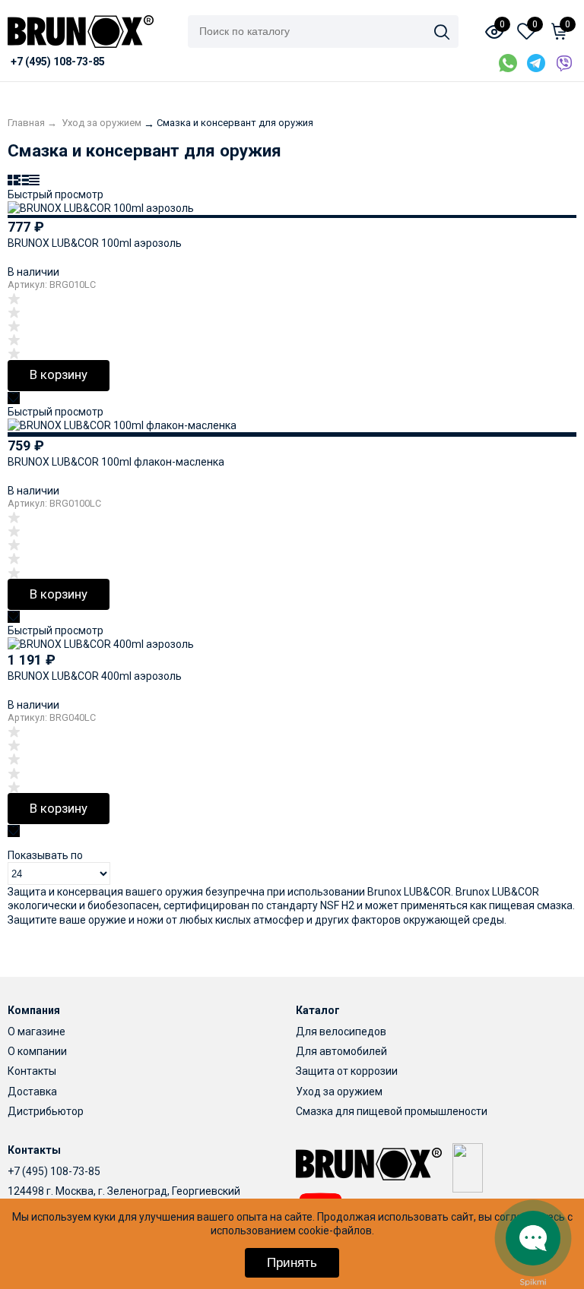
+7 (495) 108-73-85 (54, 1171)
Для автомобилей (341, 1051)
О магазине (36, 1031)
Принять (292, 1263)
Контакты (32, 1071)
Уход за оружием (339, 1091)
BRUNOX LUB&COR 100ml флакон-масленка (116, 462)
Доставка (32, 1091)
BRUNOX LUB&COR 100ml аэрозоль (95, 243)
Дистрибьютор (46, 1111)
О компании (37, 1051)
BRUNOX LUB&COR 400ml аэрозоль (95, 676)
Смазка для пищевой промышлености (391, 1111)
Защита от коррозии (347, 1071)
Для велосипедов (341, 1031)
